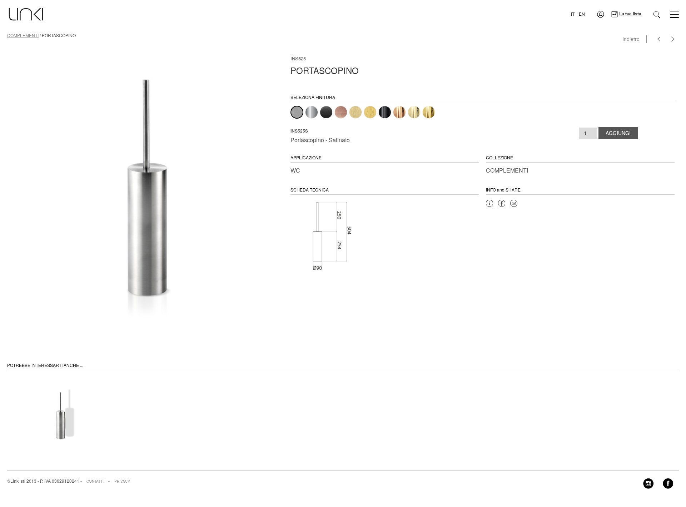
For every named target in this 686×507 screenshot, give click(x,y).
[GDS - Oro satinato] (370, 112)
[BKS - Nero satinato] (326, 112)
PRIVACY (122, 481)
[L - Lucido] (311, 112)
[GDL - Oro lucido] (428, 112)
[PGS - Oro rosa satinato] (340, 112)
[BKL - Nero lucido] (384, 112)
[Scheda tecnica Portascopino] (328, 235)
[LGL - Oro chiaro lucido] (414, 112)
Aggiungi (618, 132)
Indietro (631, 39)
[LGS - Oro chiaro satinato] (355, 112)
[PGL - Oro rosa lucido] (399, 112)
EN (582, 14)
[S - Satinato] (296, 112)
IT (573, 14)
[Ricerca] (657, 14)
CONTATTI (95, 481)
